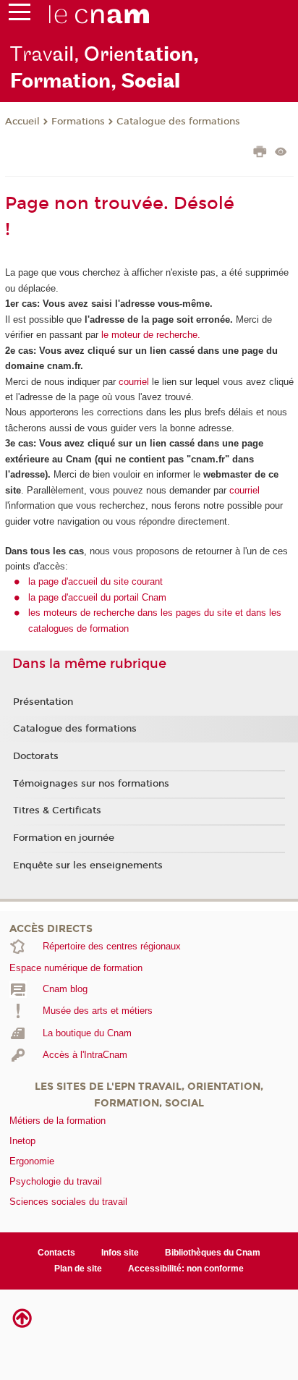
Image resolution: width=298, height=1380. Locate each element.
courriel (134, 381)
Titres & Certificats (57, 810)
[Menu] (19, 15)
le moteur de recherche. (149, 334)
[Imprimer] (260, 153)
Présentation (43, 702)
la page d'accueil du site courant (95, 581)
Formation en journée (63, 838)
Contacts (56, 1253)
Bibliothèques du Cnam (212, 1253)
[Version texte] (281, 153)
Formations (78, 121)
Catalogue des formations (178, 121)
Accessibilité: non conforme (186, 1268)
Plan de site (78, 1268)
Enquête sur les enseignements (88, 865)
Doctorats (36, 756)
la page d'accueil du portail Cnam (97, 597)
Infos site (120, 1253)
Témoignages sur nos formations (91, 784)
